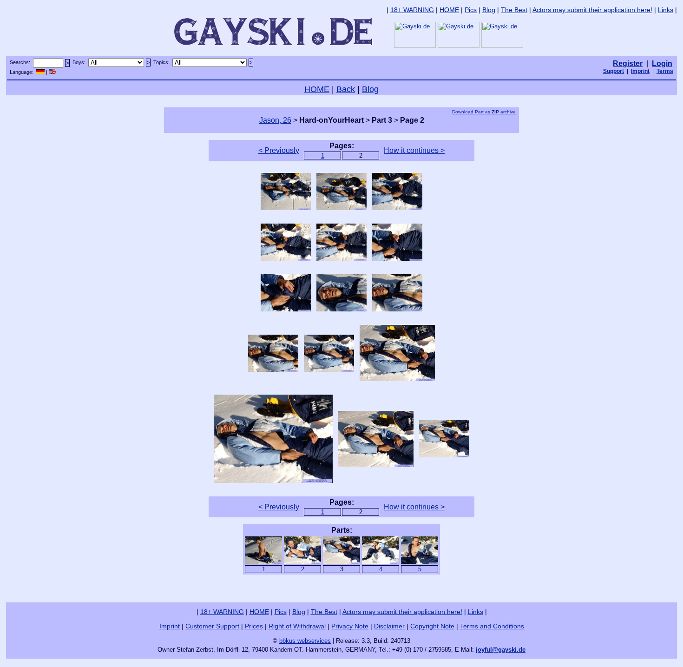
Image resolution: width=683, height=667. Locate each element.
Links (665, 9)
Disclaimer (389, 626)
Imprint (169, 626)
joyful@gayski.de (500, 649)
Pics (471, 9)
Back (345, 89)
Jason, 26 (275, 120)
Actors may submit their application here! (592, 9)
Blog (488, 9)
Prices (254, 626)
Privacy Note (349, 626)
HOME (449, 9)
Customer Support (212, 626)
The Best (514, 9)
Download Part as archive (484, 111)
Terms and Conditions (492, 626)
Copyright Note (432, 626)
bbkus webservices (305, 640)
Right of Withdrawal (297, 626)
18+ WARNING (412, 9)
